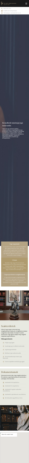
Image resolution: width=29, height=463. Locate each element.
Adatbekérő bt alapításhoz (12, 386)
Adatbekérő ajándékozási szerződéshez (15, 394)
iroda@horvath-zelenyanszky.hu (10, 11)
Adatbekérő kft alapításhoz (12, 382)
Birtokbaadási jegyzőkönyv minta (13, 398)
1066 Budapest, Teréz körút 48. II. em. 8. (12, 13)
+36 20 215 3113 (7, 8)
